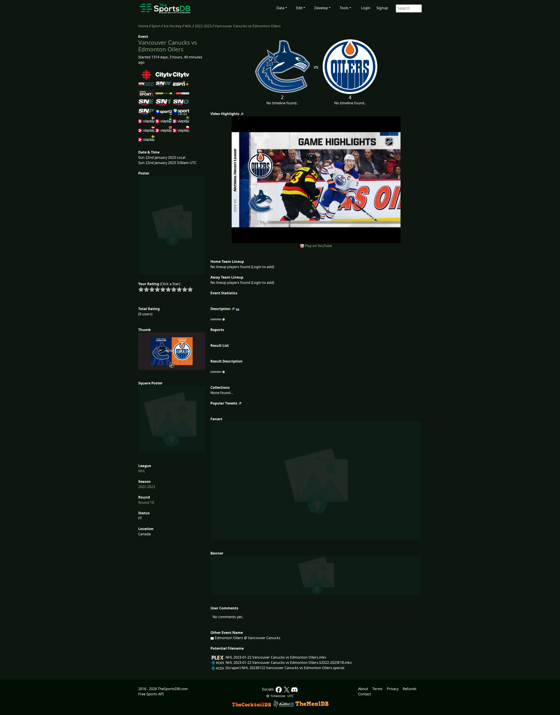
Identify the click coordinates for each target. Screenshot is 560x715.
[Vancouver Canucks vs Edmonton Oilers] (316, 179)
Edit (299, 7)
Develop (321, 7)
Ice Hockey (173, 26)
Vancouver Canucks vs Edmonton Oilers (248, 26)
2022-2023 (203, 26)
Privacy (393, 688)
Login (365, 7)
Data (280, 7)
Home (143, 26)
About (363, 688)
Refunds (409, 688)
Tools (344, 7)
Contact (364, 694)
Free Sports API (151, 694)
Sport (156, 26)
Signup (382, 7)
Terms (377, 688)
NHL (188, 26)
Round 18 (146, 502)
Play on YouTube (318, 245)
